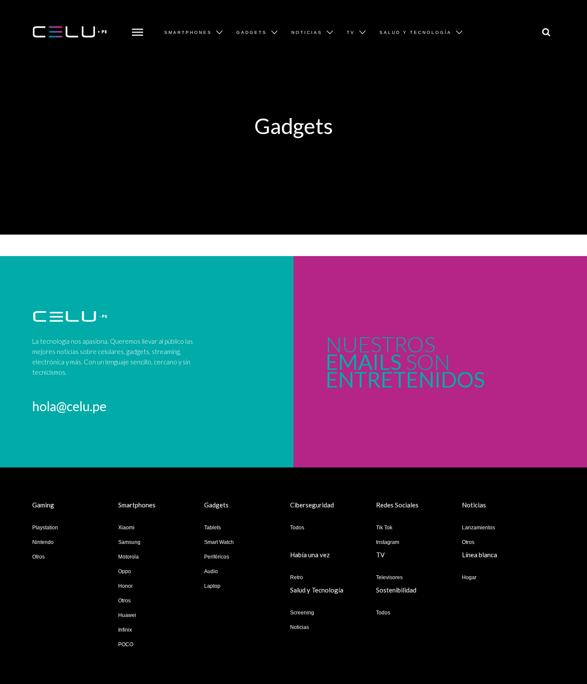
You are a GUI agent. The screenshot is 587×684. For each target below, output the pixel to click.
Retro (296, 577)
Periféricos (216, 557)
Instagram (387, 542)
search (544, 26)
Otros (38, 557)
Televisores (389, 577)
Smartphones (188, 32)
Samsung (129, 542)
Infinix (125, 630)
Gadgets (251, 32)
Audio (211, 571)
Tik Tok (384, 528)
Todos (297, 528)
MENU (136, 26)
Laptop (212, 586)
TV (351, 32)
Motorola (128, 557)
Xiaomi (126, 528)
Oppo (124, 571)
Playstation (45, 528)
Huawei (127, 615)
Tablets (212, 528)
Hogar (469, 577)
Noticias (306, 32)
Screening (302, 613)
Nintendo (43, 542)
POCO (125, 644)
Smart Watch (219, 542)
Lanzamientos (478, 528)
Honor (125, 586)
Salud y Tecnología (415, 32)
